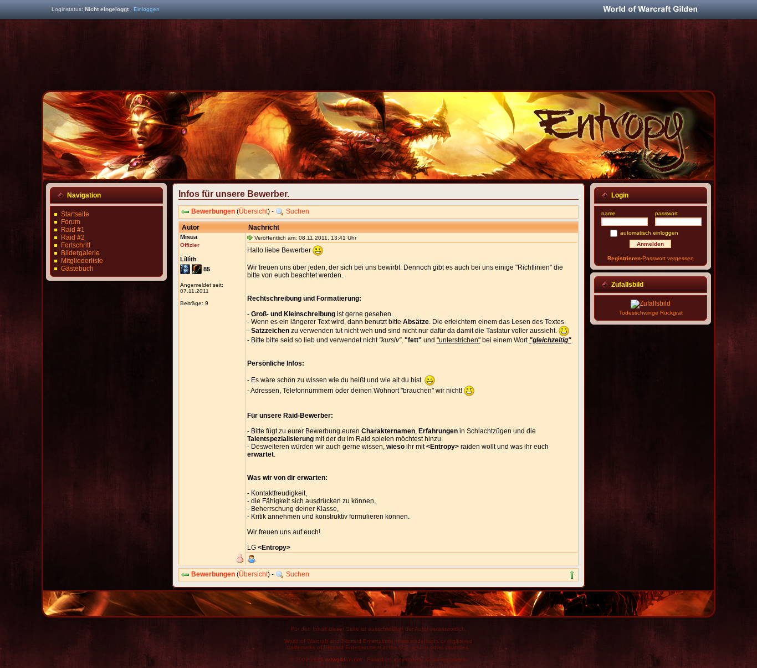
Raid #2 (73, 237)
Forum (70, 222)
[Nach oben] (571, 574)
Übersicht (253, 211)
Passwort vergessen (668, 258)
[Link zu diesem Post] (250, 237)
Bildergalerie (80, 253)
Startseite (75, 214)
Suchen (297, 211)
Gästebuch (77, 268)
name (608, 213)
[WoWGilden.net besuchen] (650, 9)
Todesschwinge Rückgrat (651, 313)
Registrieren (624, 258)
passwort (666, 213)
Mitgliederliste (82, 261)
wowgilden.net (343, 659)
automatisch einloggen (649, 233)
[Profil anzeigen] (251, 558)
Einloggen (147, 9)
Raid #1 (73, 230)
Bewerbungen (213, 211)
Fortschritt (75, 245)
